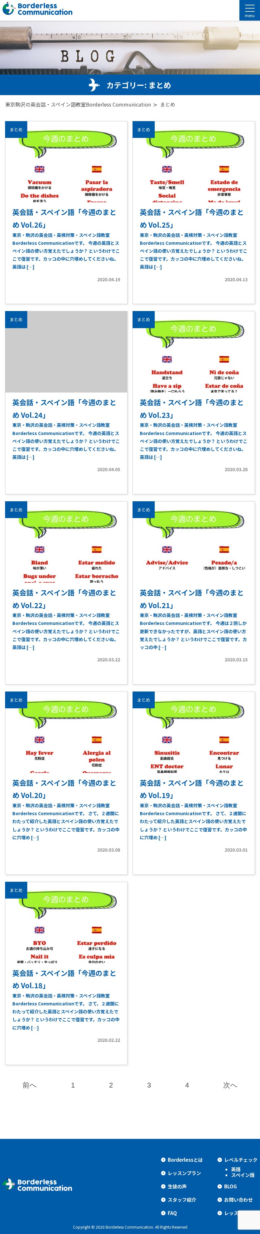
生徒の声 (177, 1186)
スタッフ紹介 (182, 1199)
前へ (30, 1085)
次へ (230, 1085)
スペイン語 (243, 1175)
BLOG (230, 1186)
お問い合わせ (238, 1199)
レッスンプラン (184, 1173)
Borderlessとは (185, 1159)
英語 (236, 1169)
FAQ (172, 1213)
